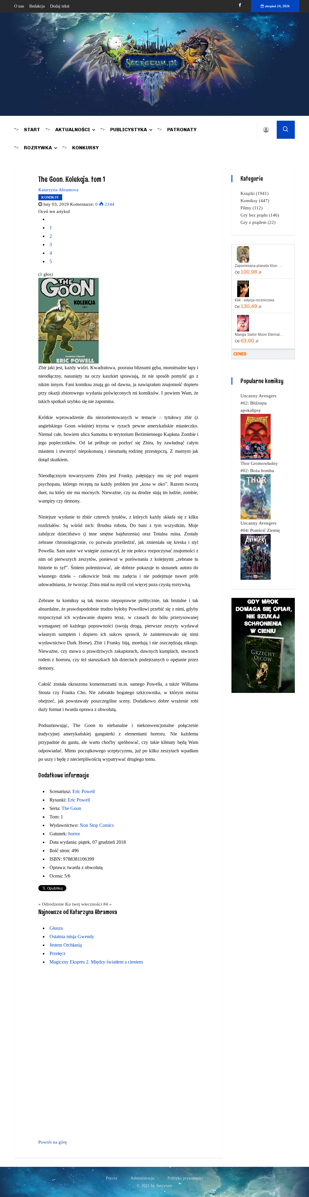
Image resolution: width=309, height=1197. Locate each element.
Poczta (111, 1178)
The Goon (71, 808)
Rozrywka (38, 148)
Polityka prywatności (185, 1178)
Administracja (142, 1178)
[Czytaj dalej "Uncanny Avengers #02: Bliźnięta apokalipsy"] (256, 436)
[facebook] (240, 5)
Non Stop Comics (97, 825)
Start (32, 129)
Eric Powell (83, 791)
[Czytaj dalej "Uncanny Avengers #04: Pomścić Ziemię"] (256, 556)
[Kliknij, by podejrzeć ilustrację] (68, 320)
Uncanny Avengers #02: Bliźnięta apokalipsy (258, 403)
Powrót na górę (52, 1142)
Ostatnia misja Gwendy (71, 936)
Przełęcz (57, 953)
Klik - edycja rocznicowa (254, 300)
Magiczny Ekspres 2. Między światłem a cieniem (96, 961)
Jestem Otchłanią (65, 945)
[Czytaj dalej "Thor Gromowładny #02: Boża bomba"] (256, 496)
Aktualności (72, 129)
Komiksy (50, 197)
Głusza (56, 928)
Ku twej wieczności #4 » (88, 904)
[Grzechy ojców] (263, 645)
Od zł (248, 272)
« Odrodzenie (51, 904)
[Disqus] (118, 1053)
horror (74, 833)
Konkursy (85, 148)
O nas (19, 6)
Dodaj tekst (59, 6)
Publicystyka (128, 129)
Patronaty (181, 129)
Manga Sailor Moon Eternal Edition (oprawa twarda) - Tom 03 (259, 334)
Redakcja (37, 6)
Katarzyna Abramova (58, 189)
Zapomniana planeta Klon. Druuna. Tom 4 (259, 266)
